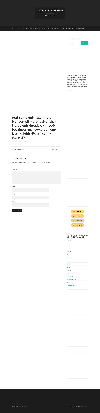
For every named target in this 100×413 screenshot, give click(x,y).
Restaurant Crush (57, 28)
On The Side (70, 276)
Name (14, 186)
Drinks (68, 264)
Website (14, 202)
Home (13, 28)
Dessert (69, 261)
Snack (68, 282)
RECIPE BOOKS (80, 28)
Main (68, 273)
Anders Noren (80, 406)
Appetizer (69, 254)
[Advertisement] (78, 302)
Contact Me (69, 28)
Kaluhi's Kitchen (50, 10)
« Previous (18, 149)
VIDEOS (20, 28)
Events (69, 267)
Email (14, 194)
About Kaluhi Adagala (31, 28)
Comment (15, 169)
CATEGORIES (45, 28)
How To (69, 270)
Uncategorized (71, 285)
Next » (56, 149)
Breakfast (69, 258)
